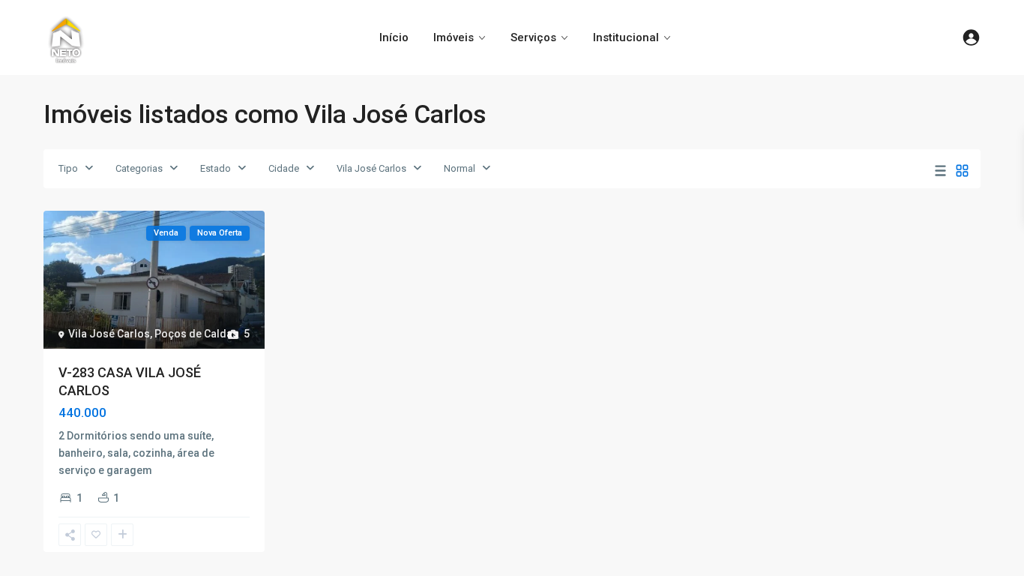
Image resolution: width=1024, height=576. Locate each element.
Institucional (626, 37)
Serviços (533, 37)
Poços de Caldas (196, 334)
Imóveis (453, 37)
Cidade (283, 168)
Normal (459, 168)
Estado (215, 168)
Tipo (68, 168)
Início (394, 37)
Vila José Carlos (371, 168)
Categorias (139, 168)
